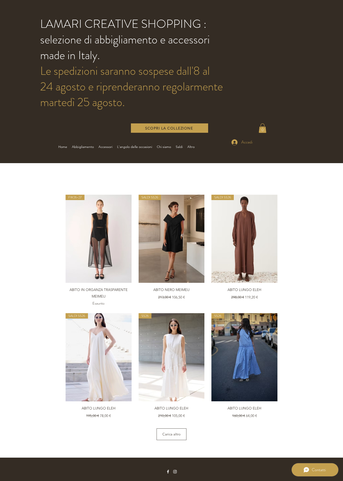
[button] (262, 128)
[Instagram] (175, 471)
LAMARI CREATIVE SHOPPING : (123, 23)
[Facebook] (168, 471)
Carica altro (171, 434)
